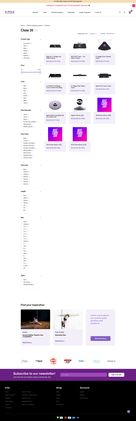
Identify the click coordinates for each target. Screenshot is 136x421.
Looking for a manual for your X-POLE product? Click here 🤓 (68, 5)
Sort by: (103, 33)
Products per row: (83, 33)
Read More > (27, 342)
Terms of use (26, 398)
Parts (57, 401)
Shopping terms (27, 401)
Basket (82, 392)
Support (7, 404)
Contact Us (8, 408)
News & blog (9, 401)
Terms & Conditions (28, 404)
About (7, 392)
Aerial (58, 398)
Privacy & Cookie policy (29, 395)
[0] (129, 12)
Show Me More (100, 338)
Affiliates (8, 398)
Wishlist (82, 395)
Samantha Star (60, 335)
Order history (84, 398)
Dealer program (10, 395)
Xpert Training (26, 392)
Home (23, 25)
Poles (57, 392)
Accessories (60, 404)
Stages (58, 395)
